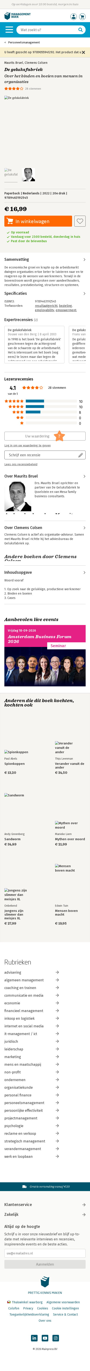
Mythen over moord (70, 839)
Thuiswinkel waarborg (27, 1302)
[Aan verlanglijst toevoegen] (80, 221)
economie (12, 1003)
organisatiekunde (18, 1087)
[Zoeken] (80, 29)
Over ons (45, 1321)
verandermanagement (22, 1149)
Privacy (28, 1308)
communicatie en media (23, 995)
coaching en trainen (20, 988)
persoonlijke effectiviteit (23, 1110)
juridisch (11, 1041)
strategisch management (24, 1141)
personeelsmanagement (24, 1103)
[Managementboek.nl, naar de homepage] (17, 19)
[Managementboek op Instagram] (55, 1338)
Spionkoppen (14, 764)
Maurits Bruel (13, 63)
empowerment (66, 310)
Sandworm (12, 839)
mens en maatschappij (22, 1064)
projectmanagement (20, 1118)
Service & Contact (65, 1314)
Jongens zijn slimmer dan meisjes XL (13, 914)
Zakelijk (11, 1214)
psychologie (13, 1126)
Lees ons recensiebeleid (20, 464)
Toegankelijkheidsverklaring (29, 1314)
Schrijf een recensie (24, 455)
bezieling (65, 306)
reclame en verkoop (20, 1133)
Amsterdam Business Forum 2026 (40, 639)
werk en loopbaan (18, 1156)
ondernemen (15, 1080)
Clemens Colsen (36, 63)
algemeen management (24, 980)
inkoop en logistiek (19, 1018)
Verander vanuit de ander (69, 765)
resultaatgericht (46, 306)
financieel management (23, 1011)
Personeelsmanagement (24, 42)
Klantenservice (18, 1204)
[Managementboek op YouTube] (45, 1338)
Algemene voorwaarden (63, 1302)
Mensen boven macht (66, 912)
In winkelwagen (32, 221)
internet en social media (24, 1026)
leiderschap (13, 1049)
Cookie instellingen (65, 1308)
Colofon (13, 1308)
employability (44, 310)
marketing (12, 1057)
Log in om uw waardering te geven (27, 445)
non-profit (12, 1072)
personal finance (17, 1095)
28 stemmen (33, 88)
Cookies (42, 1308)
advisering (12, 972)
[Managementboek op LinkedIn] (34, 1338)
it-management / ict (20, 1034)
